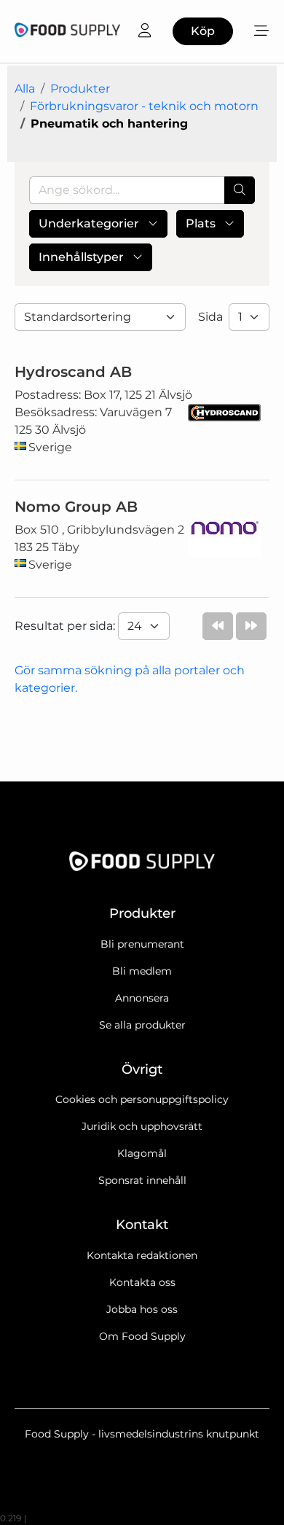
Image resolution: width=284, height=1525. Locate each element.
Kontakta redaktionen (142, 1255)
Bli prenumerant (142, 944)
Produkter (80, 88)
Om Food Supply (142, 1336)
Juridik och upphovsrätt (142, 1126)
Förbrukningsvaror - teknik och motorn (144, 106)
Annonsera (142, 998)
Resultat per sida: (66, 626)
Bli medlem (142, 971)
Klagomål (142, 1153)
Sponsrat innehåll (142, 1180)
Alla (25, 88)
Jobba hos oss (142, 1309)
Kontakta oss (142, 1282)
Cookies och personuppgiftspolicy (142, 1099)
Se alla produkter (142, 1024)
